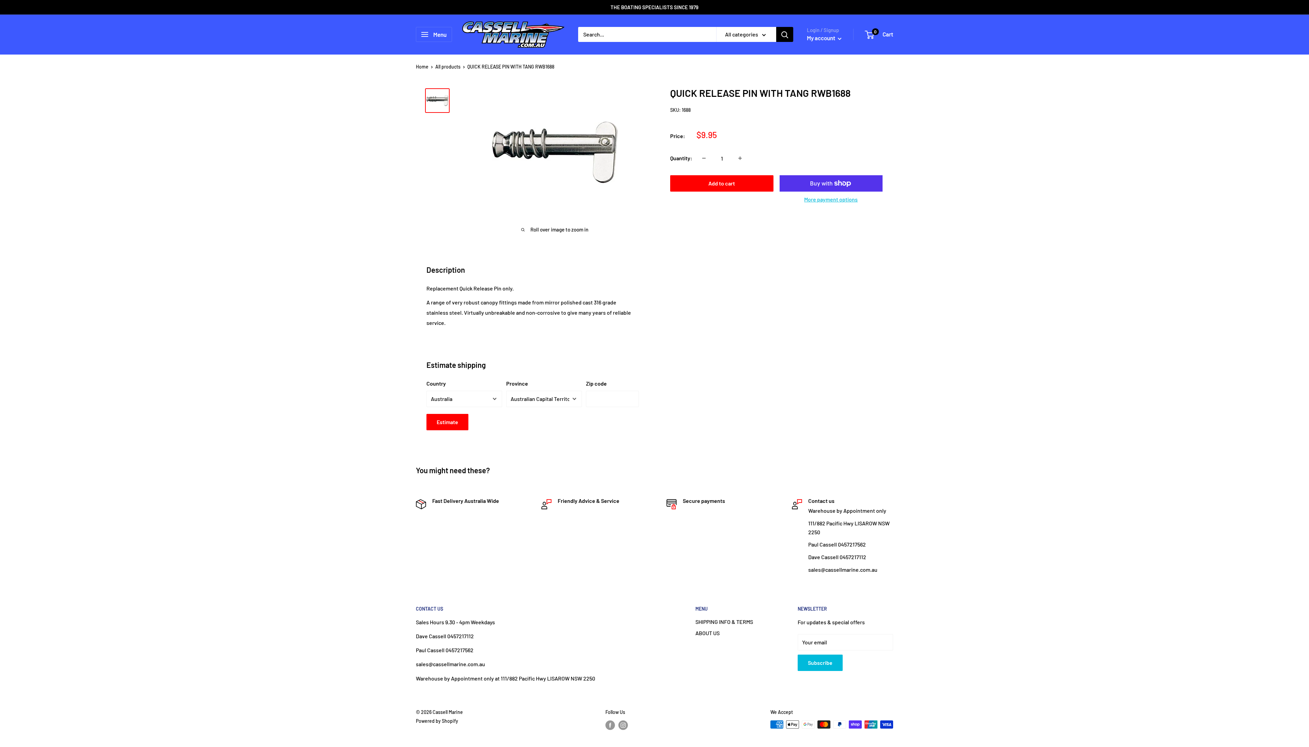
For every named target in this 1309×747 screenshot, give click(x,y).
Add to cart (721, 183)
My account (821, 37)
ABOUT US (707, 633)
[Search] (784, 34)
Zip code (596, 383)
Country (436, 383)
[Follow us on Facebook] (610, 725)
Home (422, 67)
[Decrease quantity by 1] (704, 158)
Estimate (447, 422)
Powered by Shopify (437, 721)
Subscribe (820, 662)
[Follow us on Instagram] (623, 725)
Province (517, 383)
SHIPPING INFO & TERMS (724, 621)
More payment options (831, 199)
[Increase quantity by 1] (740, 158)
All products (448, 67)
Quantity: (681, 158)
